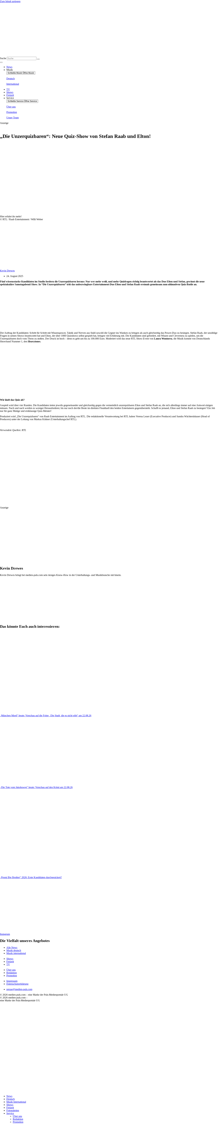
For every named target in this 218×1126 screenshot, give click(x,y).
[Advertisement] (69, 308)
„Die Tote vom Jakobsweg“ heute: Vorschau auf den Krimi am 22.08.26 (36, 787)
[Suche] (38, 59)
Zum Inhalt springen (10, 1)
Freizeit (10, 1107)
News (9, 1096)
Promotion (18, 1122)
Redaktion (18, 1119)
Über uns (17, 1116)
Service (10, 1113)
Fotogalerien (12, 1110)
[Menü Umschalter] (1, 62)
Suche (3, 58)
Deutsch (10, 1099)
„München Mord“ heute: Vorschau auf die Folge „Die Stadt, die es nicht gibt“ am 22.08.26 (45, 715)
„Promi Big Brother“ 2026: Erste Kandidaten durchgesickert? (31, 877)
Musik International (16, 1101)
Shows (9, 1104)
